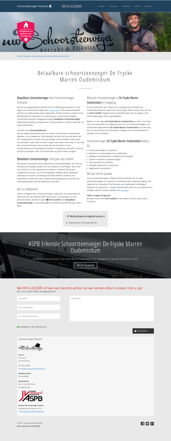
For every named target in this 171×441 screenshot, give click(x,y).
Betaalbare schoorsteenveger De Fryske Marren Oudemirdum (46, 56)
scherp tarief (54, 110)
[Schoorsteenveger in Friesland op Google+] (152, 424)
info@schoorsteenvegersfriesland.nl (33, 369)
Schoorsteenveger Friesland (32, 6)
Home (19, 56)
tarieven (124, 190)
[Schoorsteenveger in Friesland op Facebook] (142, 424)
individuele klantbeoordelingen (32, 411)
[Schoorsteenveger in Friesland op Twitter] (147, 424)
